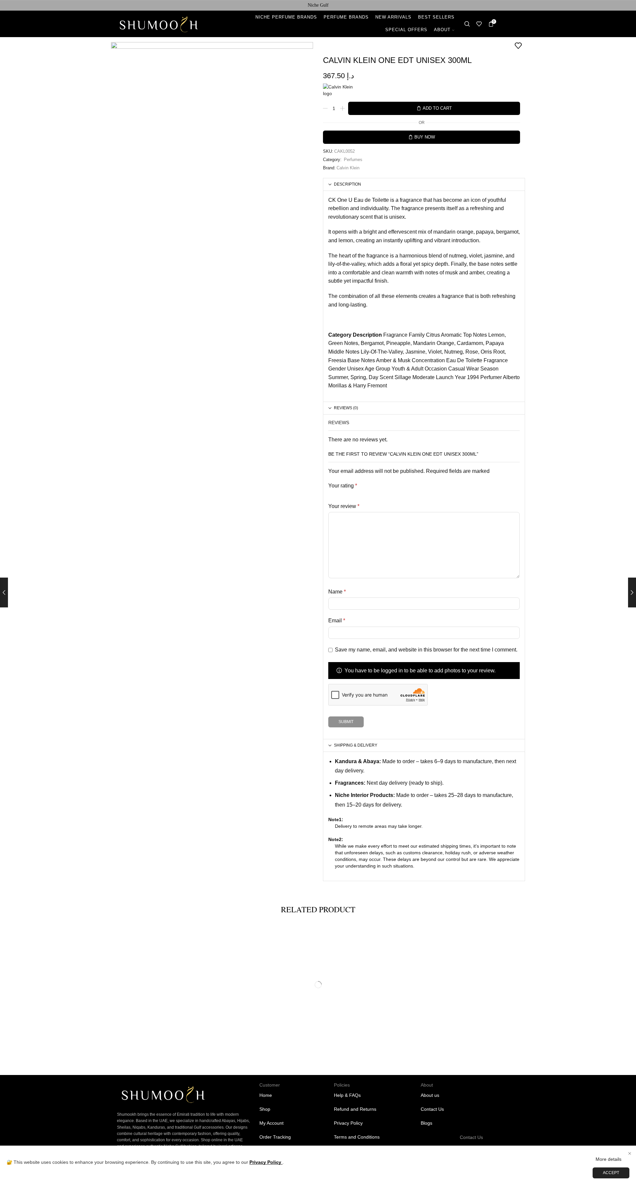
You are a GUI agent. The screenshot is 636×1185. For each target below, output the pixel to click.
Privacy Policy (266, 1162)
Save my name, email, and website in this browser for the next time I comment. (426, 649)
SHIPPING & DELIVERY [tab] (355, 745)
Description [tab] (347, 184)
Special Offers (406, 30)
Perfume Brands (346, 17)
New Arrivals (393, 17)
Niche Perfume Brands (286, 17)
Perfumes (353, 159)
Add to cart (437, 108)
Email (336, 620)
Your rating (342, 485)
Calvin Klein (348, 168)
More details (608, 1159)
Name (337, 591)
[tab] (424, 184)
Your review (343, 506)
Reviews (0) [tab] (346, 408)
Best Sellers (436, 17)
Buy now (424, 137)
